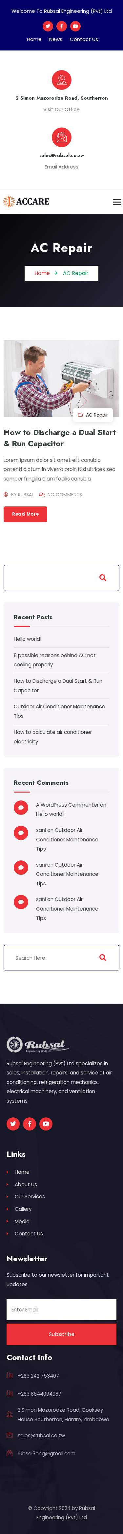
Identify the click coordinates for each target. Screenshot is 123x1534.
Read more (25, 514)
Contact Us (84, 39)
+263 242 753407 (38, 1375)
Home (34, 39)
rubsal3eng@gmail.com (46, 1453)
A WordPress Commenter (67, 804)
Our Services (30, 1196)
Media (22, 1221)
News (55, 39)
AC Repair (97, 415)
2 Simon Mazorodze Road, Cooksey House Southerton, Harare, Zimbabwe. (64, 1414)
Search (103, 578)
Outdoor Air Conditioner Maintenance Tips (67, 839)
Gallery (23, 1209)
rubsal (26, 494)
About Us (26, 1184)
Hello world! (27, 639)
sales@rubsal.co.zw (41, 1435)
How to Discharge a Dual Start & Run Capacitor (60, 437)
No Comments (65, 494)
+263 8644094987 (39, 1393)
